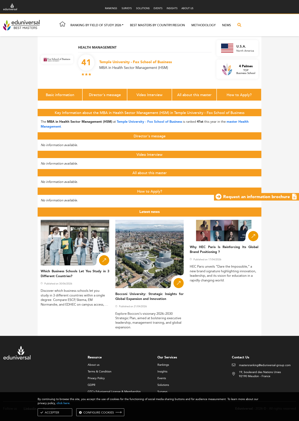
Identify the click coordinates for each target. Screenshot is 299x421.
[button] (122, 25)
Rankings (163, 365)
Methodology (203, 25)
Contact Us (240, 357)
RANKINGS (111, 8)
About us (93, 365)
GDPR (91, 385)
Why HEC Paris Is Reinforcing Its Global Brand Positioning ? (224, 249)
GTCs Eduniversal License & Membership (114, 392)
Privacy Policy (96, 378)
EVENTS (158, 8)
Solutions (163, 385)
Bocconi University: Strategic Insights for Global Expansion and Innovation (149, 296)
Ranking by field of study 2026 (95, 25)
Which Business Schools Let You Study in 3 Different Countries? (75, 274)
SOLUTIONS (143, 8)
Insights (162, 372)
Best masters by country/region (157, 25)
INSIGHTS (172, 8)
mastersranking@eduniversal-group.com (265, 365)
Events (161, 378)
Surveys (162, 392)
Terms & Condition (99, 372)
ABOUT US (187, 8)
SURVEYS (127, 8)
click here (63, 403)
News (226, 25)
